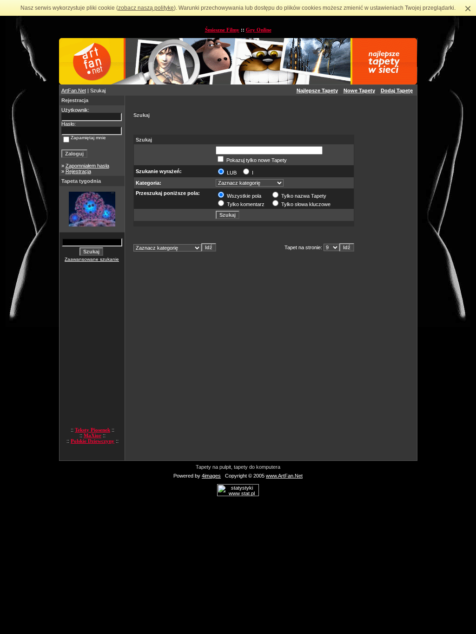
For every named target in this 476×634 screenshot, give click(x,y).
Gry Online (258, 29)
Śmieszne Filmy (222, 29)
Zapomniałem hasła (87, 165)
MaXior (92, 435)
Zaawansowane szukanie (92, 259)
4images (211, 476)
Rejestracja (78, 171)
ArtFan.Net (73, 90)
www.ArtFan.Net (284, 476)
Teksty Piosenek (92, 430)
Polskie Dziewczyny (92, 441)
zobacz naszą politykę (146, 8)
